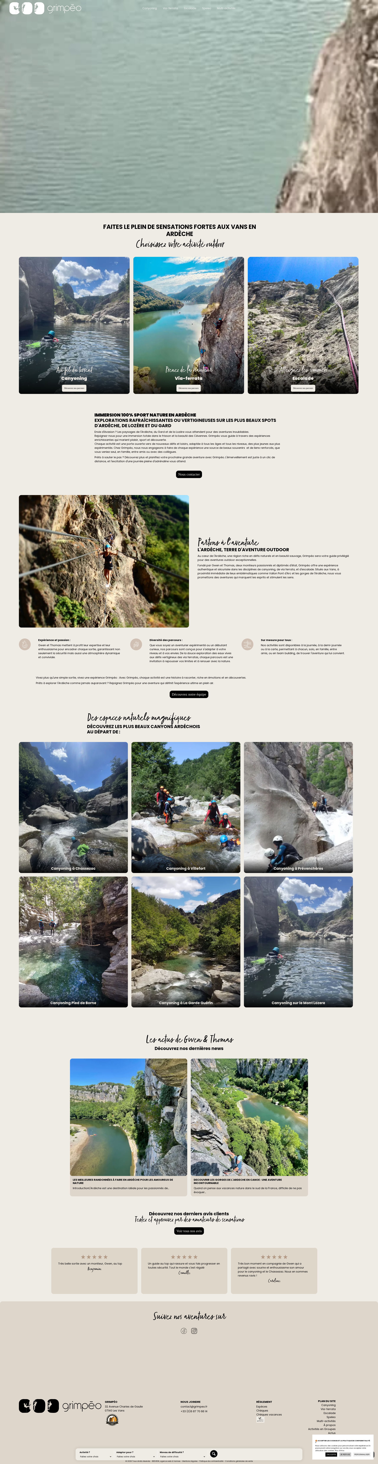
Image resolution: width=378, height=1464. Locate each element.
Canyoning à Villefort (185, 868)
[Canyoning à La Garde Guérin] (185, 942)
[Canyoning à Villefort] (185, 807)
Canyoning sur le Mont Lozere (298, 1002)
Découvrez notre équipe (189, 694)
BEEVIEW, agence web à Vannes (166, 1461)
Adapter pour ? (124, 1452)
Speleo (206, 8)
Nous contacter (189, 474)
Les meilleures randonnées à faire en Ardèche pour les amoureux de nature (123, 1181)
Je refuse (345, 1455)
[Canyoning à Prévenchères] (298, 807)
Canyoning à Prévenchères (298, 868)
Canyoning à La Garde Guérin (186, 1002)
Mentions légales (190, 1461)
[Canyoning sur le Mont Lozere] (298, 942)
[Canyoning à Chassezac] (73, 807)
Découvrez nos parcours (74, 388)
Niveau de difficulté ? (172, 1452)
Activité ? (85, 1452)
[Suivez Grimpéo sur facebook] (184, 1333)
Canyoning (149, 8)
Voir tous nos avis (189, 1231)
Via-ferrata (170, 8)
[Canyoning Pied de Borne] (73, 942)
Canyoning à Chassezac (73, 868)
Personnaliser (362, 1455)
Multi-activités (226, 8)
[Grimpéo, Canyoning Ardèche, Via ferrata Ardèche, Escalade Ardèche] (45, 8)
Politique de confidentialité (211, 1461)
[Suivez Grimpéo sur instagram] (194, 1333)
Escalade (190, 8)
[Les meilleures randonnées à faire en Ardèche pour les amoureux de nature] (128, 1117)
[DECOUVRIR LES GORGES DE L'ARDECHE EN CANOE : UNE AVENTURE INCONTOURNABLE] (249, 1117)
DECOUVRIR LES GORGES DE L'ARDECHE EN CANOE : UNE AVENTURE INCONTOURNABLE (238, 1181)
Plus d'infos (339, 1450)
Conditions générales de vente (239, 1461)
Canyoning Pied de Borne (73, 1002)
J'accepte (331, 1455)
